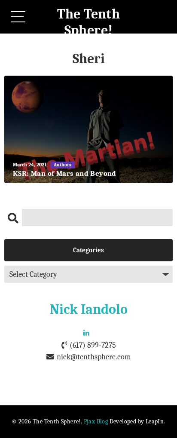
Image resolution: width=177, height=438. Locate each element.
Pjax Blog (96, 421)
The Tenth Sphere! (88, 22)
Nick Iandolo (89, 309)
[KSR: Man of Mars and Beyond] (88, 129)
